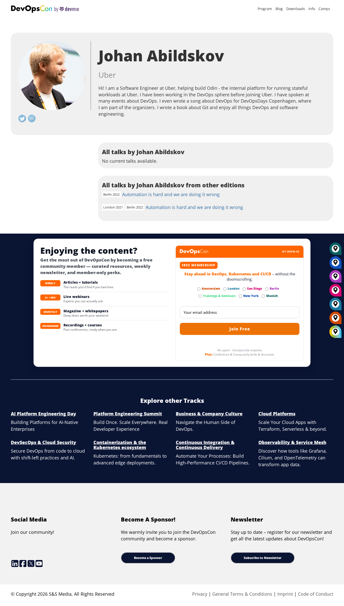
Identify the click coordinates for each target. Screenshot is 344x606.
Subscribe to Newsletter (263, 558)
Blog (279, 8)
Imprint (285, 594)
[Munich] (335, 250)
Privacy (199, 594)
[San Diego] (335, 292)
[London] (335, 306)
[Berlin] (335, 278)
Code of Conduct (315, 594)
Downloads (295, 8)
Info (311, 8)
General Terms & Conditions (242, 594)
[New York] (335, 264)
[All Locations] (335, 332)
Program (265, 8)
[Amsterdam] (335, 320)
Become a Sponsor (148, 558)
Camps (324, 8)
